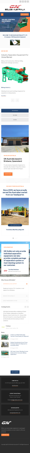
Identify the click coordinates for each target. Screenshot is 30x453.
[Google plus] (28, 1)
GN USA (15, 119)
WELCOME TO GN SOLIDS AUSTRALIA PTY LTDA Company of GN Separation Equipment (15, 36)
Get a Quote (15, 371)
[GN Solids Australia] (15, 7)
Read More (3, 95)
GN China (15, 115)
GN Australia (15, 110)
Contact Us (5, 434)
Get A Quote (24, 14)
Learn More (8, 173)
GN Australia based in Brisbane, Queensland (13, 160)
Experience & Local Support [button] (10, 283)
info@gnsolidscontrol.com (16, 399)
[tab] (15, 284)
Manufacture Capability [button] (9, 295)
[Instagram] (25, 1)
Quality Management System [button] (10, 300)
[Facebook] (20, 1)
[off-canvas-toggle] (2, 14)
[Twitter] (23, 1)
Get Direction (15, 385)
